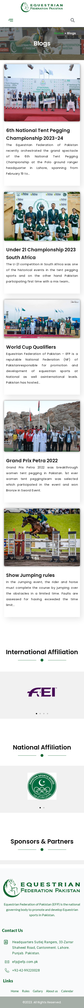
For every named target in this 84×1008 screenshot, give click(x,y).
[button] (10, 20)
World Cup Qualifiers (31, 347)
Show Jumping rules (30, 575)
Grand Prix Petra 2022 (32, 460)
